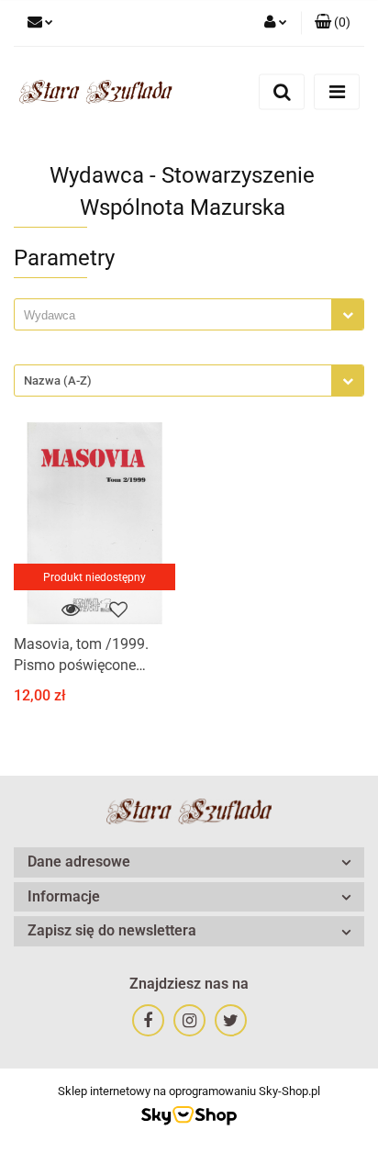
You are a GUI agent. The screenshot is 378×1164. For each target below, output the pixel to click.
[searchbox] (177, 316)
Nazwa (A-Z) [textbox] (58, 380)
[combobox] (189, 314)
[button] (332, 23)
